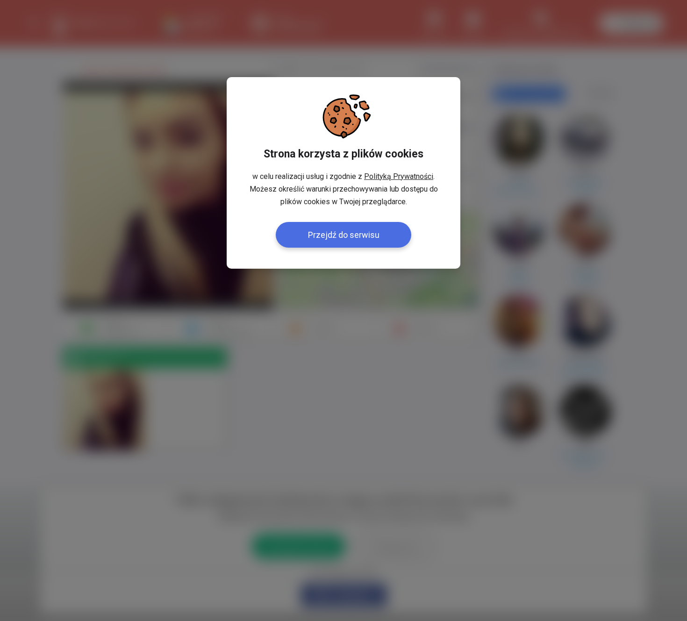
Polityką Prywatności (398, 176)
